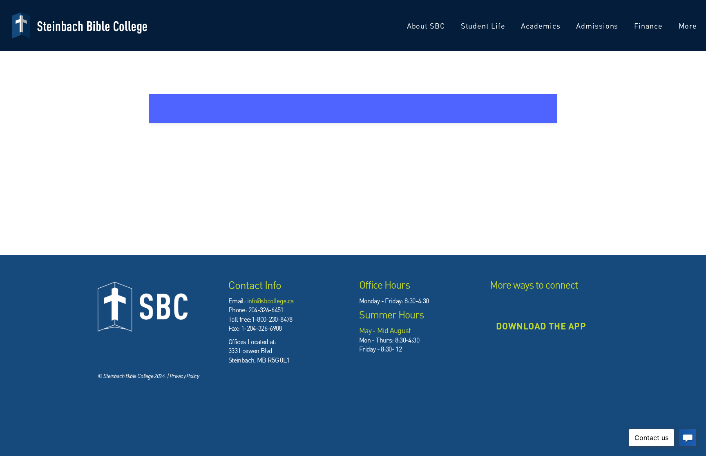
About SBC (427, 25)
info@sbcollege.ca (270, 300)
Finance (649, 25)
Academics (541, 25)
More (689, 25)
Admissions (598, 25)
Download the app (541, 325)
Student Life (484, 25)
